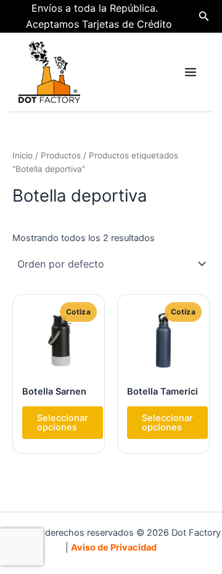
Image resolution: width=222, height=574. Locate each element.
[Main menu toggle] (191, 72)
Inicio (22, 155)
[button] (204, 16)
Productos (61, 155)
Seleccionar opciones (62, 422)
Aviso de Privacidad (114, 547)
